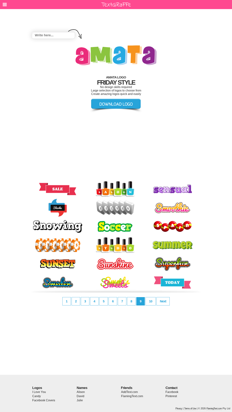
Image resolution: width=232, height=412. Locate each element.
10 (150, 301)
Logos (37, 388)
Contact (171, 388)
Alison (81, 391)
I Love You (39, 391)
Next (163, 301)
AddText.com (129, 391)
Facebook (171, 391)
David (80, 396)
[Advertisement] (117, 18)
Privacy (178, 408)
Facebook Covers (43, 400)
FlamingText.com (132, 396)
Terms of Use (190, 408)
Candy (36, 396)
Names (82, 388)
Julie (80, 400)
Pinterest (171, 396)
